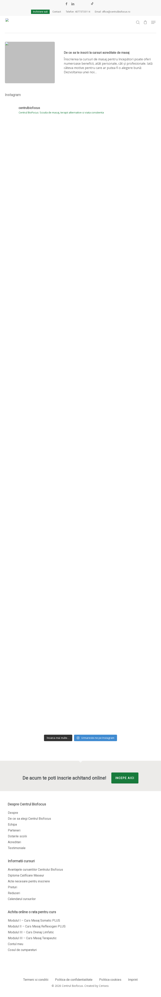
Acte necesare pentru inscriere (29, 881)
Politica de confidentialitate (73, 980)
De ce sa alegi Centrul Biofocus (29, 818)
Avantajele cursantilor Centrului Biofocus (35, 869)
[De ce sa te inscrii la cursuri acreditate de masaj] (30, 62)
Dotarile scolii (17, 836)
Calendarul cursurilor (22, 899)
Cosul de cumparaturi (22, 950)
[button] (153, 22)
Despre (13, 813)
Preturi (12, 887)
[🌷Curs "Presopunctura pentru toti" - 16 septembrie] (29, 391)
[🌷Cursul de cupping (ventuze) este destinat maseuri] (80, 406)
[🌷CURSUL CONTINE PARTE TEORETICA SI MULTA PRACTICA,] (131, 589)
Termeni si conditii (35, 980)
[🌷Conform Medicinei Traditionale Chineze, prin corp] (131, 440)
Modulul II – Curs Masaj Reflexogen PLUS (37, 926)
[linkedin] (72, 4)
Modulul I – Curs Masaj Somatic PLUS (34, 920)
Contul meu (15, 944)
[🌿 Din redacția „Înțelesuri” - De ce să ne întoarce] (131, 197)
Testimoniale (17, 848)
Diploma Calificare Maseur (26, 875)
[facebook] (66, 4)
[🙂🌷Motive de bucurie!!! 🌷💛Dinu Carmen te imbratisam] (80, 135)
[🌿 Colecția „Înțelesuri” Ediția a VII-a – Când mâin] (80, 563)
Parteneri (14, 830)
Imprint (133, 980)
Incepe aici (124, 778)
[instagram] (86, 4)
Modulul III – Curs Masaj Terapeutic (32, 938)
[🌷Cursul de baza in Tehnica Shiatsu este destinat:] (29, 630)
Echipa (12, 824)
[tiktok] (92, 4)
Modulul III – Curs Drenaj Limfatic (31, 932)
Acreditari (14, 842)
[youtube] (79, 4)
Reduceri (14, 893)
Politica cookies (110, 980)
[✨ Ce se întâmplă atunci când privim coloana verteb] (29, 236)
